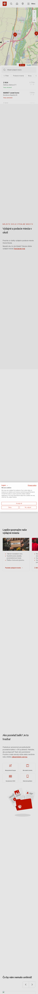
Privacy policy (32, 485)
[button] (5, 485)
